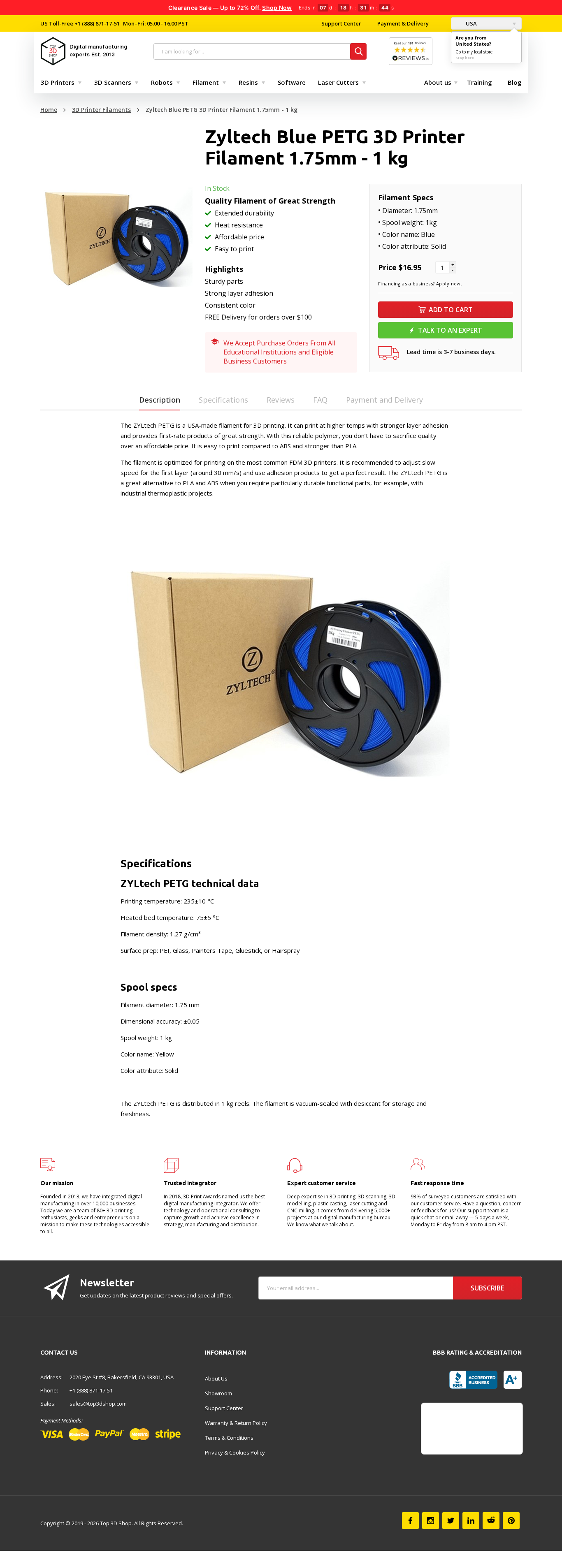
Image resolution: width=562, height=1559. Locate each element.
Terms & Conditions (229, 1437)
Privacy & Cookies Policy (235, 1452)
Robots (162, 82)
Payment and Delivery (384, 400)
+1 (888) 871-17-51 (96, 23)
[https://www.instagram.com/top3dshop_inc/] (430, 1520)
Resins (248, 82)
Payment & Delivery (403, 23)
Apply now (448, 283)
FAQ (320, 400)
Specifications (223, 400)
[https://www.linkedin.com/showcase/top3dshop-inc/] (470, 1520)
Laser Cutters (338, 82)
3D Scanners (112, 82)
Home (48, 110)
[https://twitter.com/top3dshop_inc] (450, 1520)
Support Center (341, 23)
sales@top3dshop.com (98, 1403)
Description (159, 400)
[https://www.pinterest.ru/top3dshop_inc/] (511, 1520)
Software (292, 82)
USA (470, 23)
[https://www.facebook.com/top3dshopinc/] (410, 1520)
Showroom (218, 1393)
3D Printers (57, 82)
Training (479, 82)
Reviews (281, 400)
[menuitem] (59, 82)
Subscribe (487, 1288)
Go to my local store (473, 52)
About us (437, 82)
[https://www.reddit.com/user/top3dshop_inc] (491, 1520)
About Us (216, 1378)
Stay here (464, 58)
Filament (206, 82)
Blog (515, 82)
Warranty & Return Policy (236, 1423)
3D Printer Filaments (101, 110)
